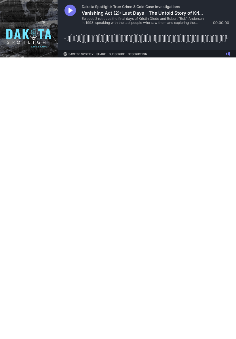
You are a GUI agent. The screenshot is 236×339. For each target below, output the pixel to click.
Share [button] (101, 54)
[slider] (146, 36)
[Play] (70, 10)
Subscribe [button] (117, 54)
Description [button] (137, 54)
